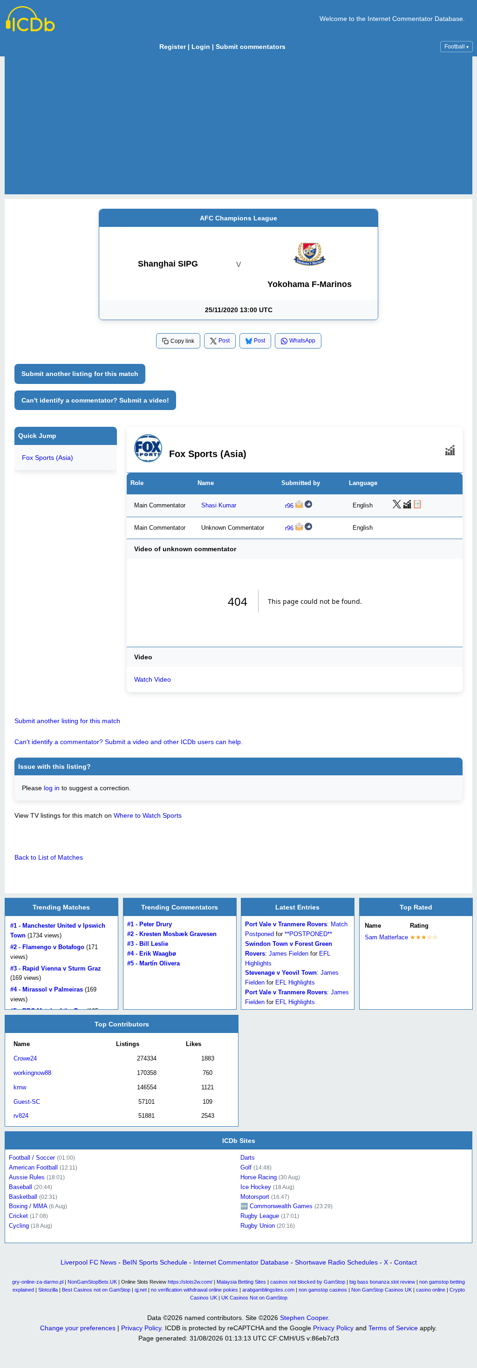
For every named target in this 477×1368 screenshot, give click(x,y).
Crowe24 (25, 1058)
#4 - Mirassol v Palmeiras (46, 989)
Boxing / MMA (28, 1206)
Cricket (18, 1215)
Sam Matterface (386, 937)
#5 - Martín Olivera (153, 963)
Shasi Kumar (218, 505)
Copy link (182, 341)
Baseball (20, 1186)
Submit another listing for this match (79, 373)
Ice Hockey (255, 1186)
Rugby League (259, 1215)
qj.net (141, 1290)
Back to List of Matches (48, 857)
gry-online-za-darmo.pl (37, 1282)
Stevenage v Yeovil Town (281, 973)
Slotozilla (48, 1290)
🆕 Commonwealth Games (276, 1206)
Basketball (23, 1196)
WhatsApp (302, 340)
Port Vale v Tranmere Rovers (286, 924)
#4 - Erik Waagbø (151, 953)
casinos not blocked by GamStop (307, 1282)
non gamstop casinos (323, 1290)
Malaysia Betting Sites (241, 1282)
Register (172, 46)
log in (52, 788)
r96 (289, 506)
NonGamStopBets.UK (92, 1282)
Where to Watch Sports (148, 815)
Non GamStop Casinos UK (381, 1290)
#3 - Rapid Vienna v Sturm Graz (55, 968)
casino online (430, 1290)
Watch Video (152, 679)
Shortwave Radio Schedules (336, 1262)
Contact (405, 1262)
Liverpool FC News (88, 1262)
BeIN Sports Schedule (155, 1262)
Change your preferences (78, 1328)
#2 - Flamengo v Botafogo (47, 947)
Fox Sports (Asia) (47, 457)
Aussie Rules (27, 1177)
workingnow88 (32, 1072)
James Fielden (288, 953)
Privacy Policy (141, 1328)
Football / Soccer (32, 1157)
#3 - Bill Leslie (147, 943)
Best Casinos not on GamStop (96, 1290)
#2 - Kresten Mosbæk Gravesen (172, 933)
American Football (33, 1167)
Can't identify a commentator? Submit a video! (95, 400)
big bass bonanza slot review (382, 1282)
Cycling (19, 1225)
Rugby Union (257, 1225)
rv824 (21, 1115)
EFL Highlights (295, 982)
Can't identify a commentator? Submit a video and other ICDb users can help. (128, 742)
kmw (20, 1086)
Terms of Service (393, 1328)
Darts (247, 1157)
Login (200, 46)
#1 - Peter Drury (149, 924)
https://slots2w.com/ (190, 1282)
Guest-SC (27, 1101)
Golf (246, 1167)
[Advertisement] (238, 125)
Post (224, 340)
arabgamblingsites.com (268, 1290)
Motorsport (254, 1196)
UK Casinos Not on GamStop (254, 1297)
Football (456, 46)
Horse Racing (258, 1177)
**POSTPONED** (308, 933)
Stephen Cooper (304, 1317)
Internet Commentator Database (241, 1262)
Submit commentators (251, 46)
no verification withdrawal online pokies (194, 1290)
